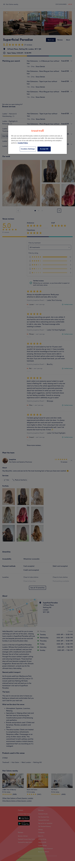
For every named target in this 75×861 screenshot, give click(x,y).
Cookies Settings (28, 149)
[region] (37, 139)
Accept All (44, 149)
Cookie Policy (23, 143)
